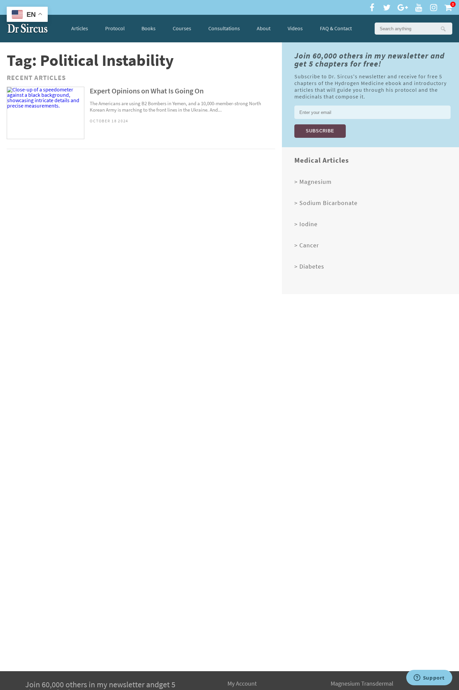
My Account (242, 684)
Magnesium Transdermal (362, 684)
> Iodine (306, 224)
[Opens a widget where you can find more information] (429, 678)
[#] (27, 28)
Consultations (224, 28)
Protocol (115, 28)
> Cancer (306, 245)
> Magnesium (313, 182)
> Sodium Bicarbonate (326, 203)
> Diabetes (309, 266)
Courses (182, 28)
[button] (443, 29)
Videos (295, 28)
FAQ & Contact (336, 28)
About (263, 28)
